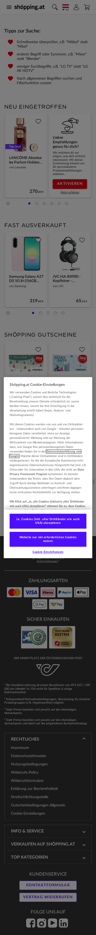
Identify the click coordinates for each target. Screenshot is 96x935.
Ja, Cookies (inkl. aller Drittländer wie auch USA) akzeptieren (48, 521)
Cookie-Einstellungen (48, 551)
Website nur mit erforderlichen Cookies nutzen (48, 539)
